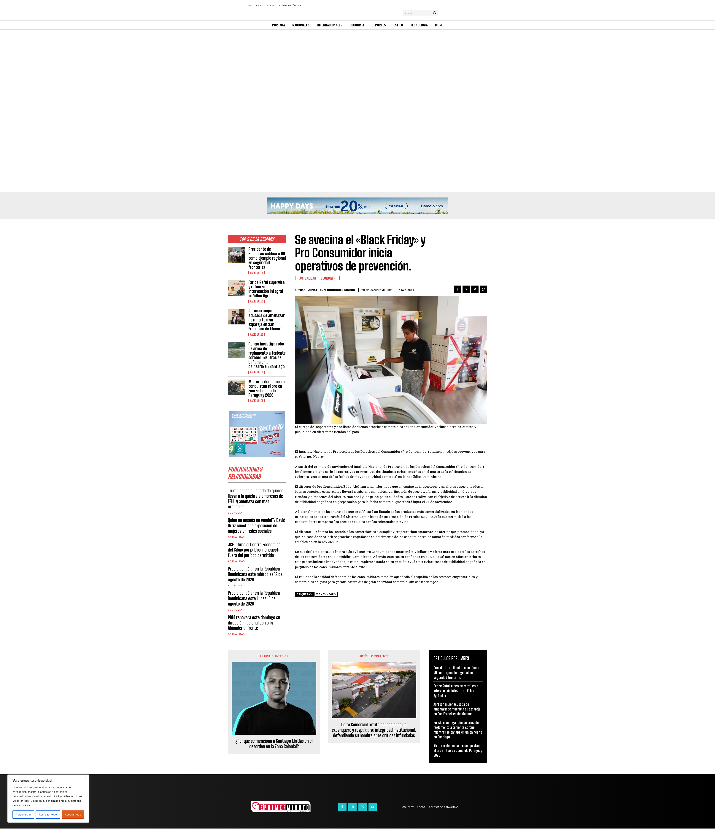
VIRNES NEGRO (326, 594)
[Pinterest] (475, 289)
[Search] (434, 13)
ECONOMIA (235, 512)
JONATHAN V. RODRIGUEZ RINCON (331, 290)
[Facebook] (457, 289)
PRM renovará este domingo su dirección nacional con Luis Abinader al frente (254, 623)
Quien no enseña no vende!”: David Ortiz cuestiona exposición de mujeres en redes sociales (256, 525)
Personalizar (23, 814)
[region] (48, 799)
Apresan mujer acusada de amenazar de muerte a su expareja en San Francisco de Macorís (266, 319)
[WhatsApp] (483, 289)
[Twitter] (466, 289)
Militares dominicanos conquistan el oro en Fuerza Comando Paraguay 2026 (266, 388)
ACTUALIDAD (236, 537)
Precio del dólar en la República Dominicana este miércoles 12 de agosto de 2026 (255, 574)
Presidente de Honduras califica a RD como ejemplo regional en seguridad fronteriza (267, 258)
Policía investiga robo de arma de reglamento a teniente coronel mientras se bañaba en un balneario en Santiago (267, 355)
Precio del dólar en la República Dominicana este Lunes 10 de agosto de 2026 (254, 598)
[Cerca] (85, 777)
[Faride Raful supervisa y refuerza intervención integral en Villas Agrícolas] (236, 288)
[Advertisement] (111, 57)
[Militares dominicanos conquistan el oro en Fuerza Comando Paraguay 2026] (236, 387)
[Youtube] (372, 807)
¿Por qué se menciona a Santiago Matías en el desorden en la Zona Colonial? (274, 743)
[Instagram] (352, 807)
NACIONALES (256, 272)
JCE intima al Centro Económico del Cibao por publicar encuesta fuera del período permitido (254, 550)
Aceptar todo (73, 814)
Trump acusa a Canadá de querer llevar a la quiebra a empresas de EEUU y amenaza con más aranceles (255, 498)
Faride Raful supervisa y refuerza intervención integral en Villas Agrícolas (266, 289)
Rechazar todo (48, 814)
